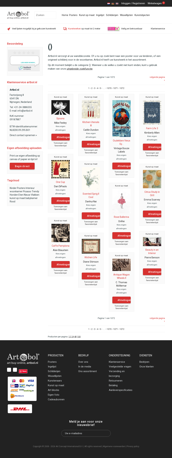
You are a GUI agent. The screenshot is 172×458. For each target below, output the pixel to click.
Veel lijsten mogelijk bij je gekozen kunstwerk (34, 28)
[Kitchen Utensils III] (91, 109)
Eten (20, 194)
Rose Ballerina (121, 217)
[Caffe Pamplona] (60, 232)
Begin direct (22, 166)
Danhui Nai (91, 201)
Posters (73, 15)
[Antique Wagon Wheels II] (121, 264)
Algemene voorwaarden (114, 446)
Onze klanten (146, 366)
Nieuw (27, 194)
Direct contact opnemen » (23, 135)
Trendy (35, 191)
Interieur (30, 188)
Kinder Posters (17, 188)
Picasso (27, 191)
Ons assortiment (87, 371)
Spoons (60, 118)
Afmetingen (63, 137)
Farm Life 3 (152, 128)
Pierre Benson (152, 257)
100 (79, 337)
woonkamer (16, 191)
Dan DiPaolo (60, 186)
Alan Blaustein (60, 250)
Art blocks (53, 390)
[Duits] (113, 3)
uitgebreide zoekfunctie (80, 68)
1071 (115, 88)
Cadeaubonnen (56, 399)
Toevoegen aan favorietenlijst (60, 144)
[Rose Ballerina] (121, 200)
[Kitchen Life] (91, 246)
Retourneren (115, 380)
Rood (12, 201)
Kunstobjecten (142, 15)
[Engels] (117, 3)
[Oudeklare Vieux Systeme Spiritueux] (121, 118)
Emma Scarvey (152, 199)
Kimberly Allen (152, 132)
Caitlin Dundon (91, 130)
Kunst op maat (87, 15)
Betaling (113, 385)
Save (24, 371)
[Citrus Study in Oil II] (152, 178)
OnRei (121, 221)
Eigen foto (53, 394)
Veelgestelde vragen (120, 366)
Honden (14, 194)
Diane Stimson (91, 261)
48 (75, 337)
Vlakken (35, 194)
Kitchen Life (91, 257)
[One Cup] (60, 168)
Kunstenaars (55, 380)
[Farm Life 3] (152, 112)
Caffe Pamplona (60, 245)
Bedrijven (144, 361)
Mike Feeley (60, 122)
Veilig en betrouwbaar (131, 28)
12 (70, 337)
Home (65, 15)
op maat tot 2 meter (84, 28)
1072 (122, 88)
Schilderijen (112, 15)
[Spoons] (60, 107)
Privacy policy (133, 446)
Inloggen (126, 3)
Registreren (139, 3)
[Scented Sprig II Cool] (91, 178)
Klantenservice (158, 28)
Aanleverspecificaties (120, 390)
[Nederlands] (108, 3)
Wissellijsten (126, 15)
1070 (109, 88)
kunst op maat (17, 198)
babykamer (32, 198)
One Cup (60, 182)
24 (72, 337)
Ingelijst (100, 15)
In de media (84, 366)
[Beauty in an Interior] (152, 241)
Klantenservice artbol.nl (22, 82)
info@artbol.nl (24, 110)
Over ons (83, 361)
